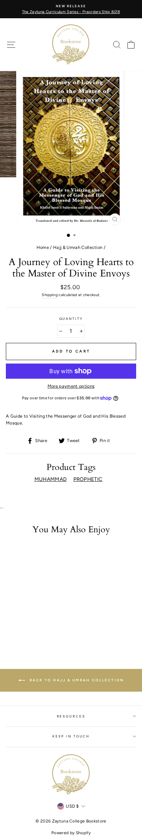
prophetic (88, 479)
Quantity (71, 319)
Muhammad (50, 479)
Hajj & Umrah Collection (77, 247)
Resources (71, 716)
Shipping (50, 295)
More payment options (71, 386)
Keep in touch (71, 736)
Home (43, 247)
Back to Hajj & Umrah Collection (76, 680)
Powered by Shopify (71, 832)
